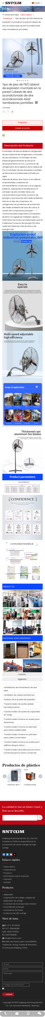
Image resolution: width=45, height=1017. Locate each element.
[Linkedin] (7, 854)
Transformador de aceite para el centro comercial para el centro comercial (22, 751)
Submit (9, 994)
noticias (6, 882)
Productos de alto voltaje (14, 913)
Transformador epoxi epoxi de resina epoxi (31, 784)
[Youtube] (11, 854)
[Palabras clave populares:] (40, 817)
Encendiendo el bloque (13, 907)
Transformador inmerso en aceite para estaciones (21, 721)
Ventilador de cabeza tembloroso (19, 695)
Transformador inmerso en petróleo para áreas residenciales (20, 728)
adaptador (8, 894)
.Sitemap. (35, 1005)
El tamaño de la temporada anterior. (20, 904)
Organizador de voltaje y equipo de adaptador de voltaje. (19, 899)
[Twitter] (14, 854)
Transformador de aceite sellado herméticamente (19, 705)
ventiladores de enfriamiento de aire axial (20, 689)
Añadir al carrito (22, 128)
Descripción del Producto (18, 145)
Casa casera (9, 866)
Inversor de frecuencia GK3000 (14, 784)
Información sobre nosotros (16, 876)
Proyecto (7, 873)
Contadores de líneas (13, 910)
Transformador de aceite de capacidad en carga (22, 713)
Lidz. (29, 1005)
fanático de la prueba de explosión (19, 699)
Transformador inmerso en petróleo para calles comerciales (20, 736)
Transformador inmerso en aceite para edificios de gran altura (21, 743)
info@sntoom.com (13, 938)
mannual (7, 879)
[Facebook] (3, 854)
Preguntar (22, 122)
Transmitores (9, 869)
